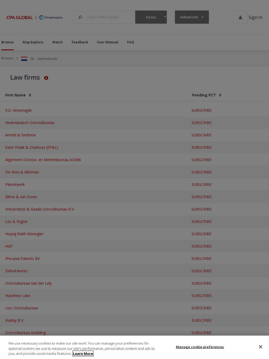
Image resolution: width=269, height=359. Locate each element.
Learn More (83, 353)
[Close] (260, 346)
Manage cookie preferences (200, 346)
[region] (134, 347)
